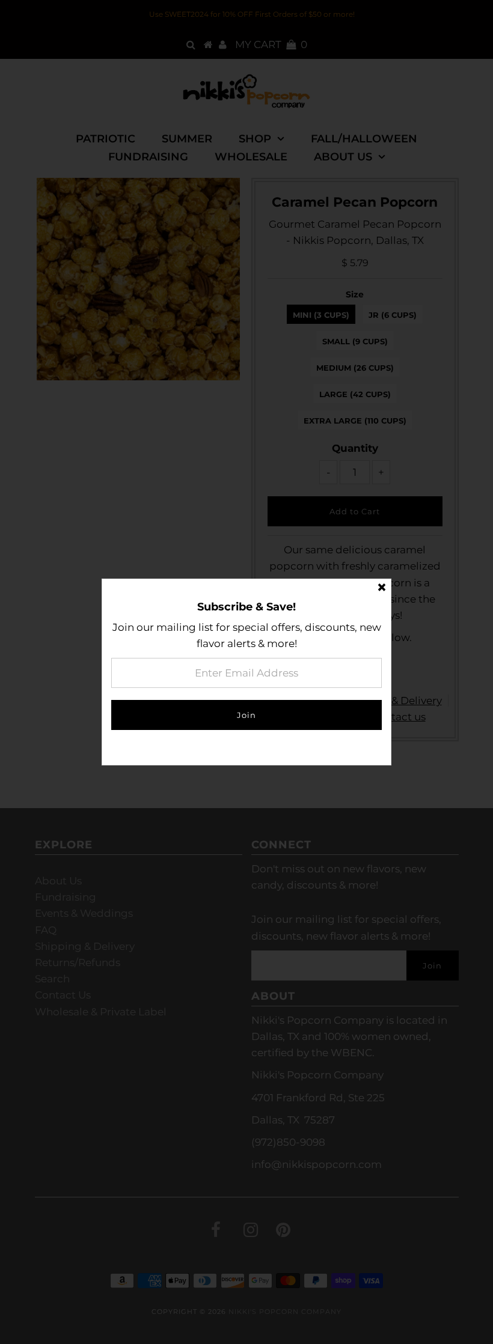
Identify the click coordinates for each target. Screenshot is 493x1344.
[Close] (382, 588)
